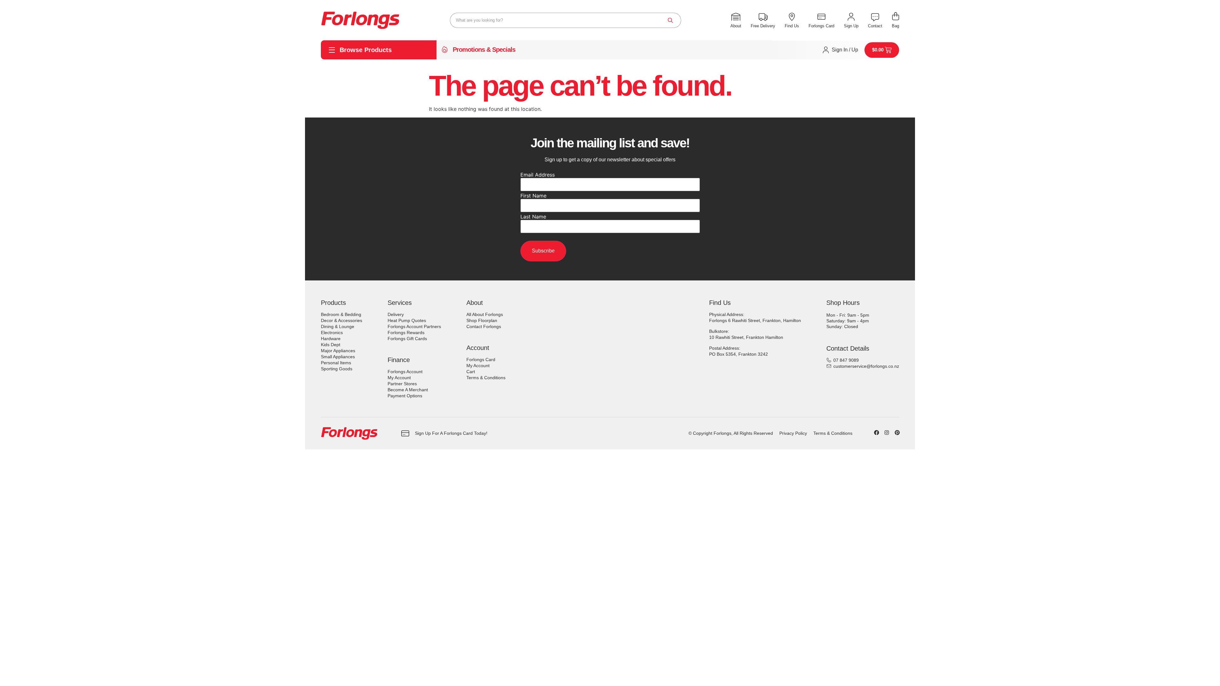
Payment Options (405, 395)
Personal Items (336, 362)
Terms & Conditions (485, 377)
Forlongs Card (480, 359)
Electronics (332, 332)
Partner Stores (402, 383)
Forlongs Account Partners (414, 326)
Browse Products (366, 50)
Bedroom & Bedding (341, 314)
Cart (470, 371)
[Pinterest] (897, 432)
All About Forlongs (484, 314)
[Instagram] (886, 432)
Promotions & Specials (484, 49)
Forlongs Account (405, 371)
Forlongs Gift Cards (407, 338)
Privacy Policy (793, 433)
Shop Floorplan (481, 320)
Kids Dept (330, 344)
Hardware (331, 338)
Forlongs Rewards (406, 332)
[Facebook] (876, 432)
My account (399, 377)
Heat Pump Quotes (407, 320)
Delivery (396, 314)
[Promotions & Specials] (445, 50)
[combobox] (565, 20)
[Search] (670, 20)
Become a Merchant (408, 389)
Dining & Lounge (337, 326)
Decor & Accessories (341, 320)
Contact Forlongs (483, 326)
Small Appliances (338, 356)
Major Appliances (338, 350)
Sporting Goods (336, 369)
